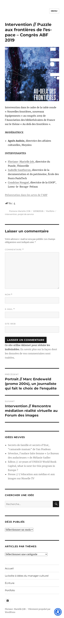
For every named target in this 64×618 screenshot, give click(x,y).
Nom (8, 294)
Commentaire (14, 249)
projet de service (26, 214)
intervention (11, 214)
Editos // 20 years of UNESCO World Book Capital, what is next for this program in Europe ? (32, 466)
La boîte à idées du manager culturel (27, 575)
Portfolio (50, 211)
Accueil (9, 568)
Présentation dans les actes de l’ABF (26, 194)
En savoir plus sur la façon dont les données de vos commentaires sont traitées (31, 353)
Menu (54, 11)
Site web (10, 323)
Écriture (9, 583)
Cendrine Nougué (18, 182)
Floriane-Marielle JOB (19, 211)
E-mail (10, 309)
